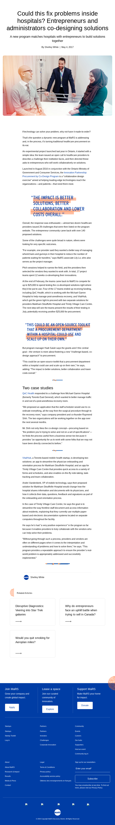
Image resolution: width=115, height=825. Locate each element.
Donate (85, 705)
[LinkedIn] (90, 576)
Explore (50, 709)
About (7, 762)
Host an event (80, 749)
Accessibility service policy (50, 776)
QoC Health (28, 393)
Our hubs (78, 740)
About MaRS (10, 767)
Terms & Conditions (47, 767)
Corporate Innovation (48, 745)
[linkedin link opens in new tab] (63, 804)
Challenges (44, 740)
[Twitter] (84, 576)
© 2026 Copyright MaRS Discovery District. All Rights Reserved (57, 819)
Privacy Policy (97, 788)
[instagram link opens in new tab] (47, 804)
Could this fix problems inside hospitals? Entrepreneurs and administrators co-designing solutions (57, 20)
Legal (42, 762)
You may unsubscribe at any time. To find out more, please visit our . (92, 786)
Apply (12, 707)
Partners (43, 726)
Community (79, 726)
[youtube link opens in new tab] (77, 804)
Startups (8, 726)
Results (8, 776)
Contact (8, 785)
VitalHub (26, 458)
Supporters (79, 745)
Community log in (81, 754)
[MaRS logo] (57, 812)
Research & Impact (12, 772)
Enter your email (84, 768)
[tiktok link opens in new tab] (88, 804)
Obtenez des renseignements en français (55, 781)
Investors (43, 736)
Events (77, 731)
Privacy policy (45, 772)
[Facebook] (79, 576)
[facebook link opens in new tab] (31, 804)
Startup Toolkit (10, 736)
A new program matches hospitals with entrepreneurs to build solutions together (57, 39)
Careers (78, 736)
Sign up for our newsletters (85, 762)
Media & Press (10, 781)
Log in (7, 740)
